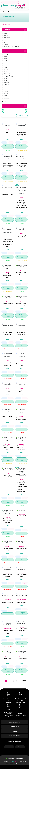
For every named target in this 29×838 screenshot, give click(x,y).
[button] (10, 2)
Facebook (10, 746)
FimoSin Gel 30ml (21, 515)
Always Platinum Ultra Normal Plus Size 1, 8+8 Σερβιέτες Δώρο (21, 165)
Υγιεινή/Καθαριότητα (7, 11)
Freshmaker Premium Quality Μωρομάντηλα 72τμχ (7, 632)
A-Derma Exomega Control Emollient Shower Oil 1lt (21, 134)
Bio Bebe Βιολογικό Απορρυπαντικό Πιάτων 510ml (7, 334)
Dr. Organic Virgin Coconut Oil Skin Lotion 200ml (21, 447)
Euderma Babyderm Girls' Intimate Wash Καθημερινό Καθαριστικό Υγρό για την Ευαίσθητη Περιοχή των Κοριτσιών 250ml (21, 486)
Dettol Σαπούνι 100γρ (7, 416)
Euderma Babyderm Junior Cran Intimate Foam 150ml (8, 520)
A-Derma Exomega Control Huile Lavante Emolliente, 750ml (7, 165)
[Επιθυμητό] (11, 142)
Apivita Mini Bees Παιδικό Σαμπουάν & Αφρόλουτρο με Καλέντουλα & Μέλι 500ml (8, 243)
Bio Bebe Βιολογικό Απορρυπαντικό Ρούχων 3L (21, 334)
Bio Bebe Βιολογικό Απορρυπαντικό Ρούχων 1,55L (7, 363)
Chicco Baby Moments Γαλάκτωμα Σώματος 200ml (21, 363)
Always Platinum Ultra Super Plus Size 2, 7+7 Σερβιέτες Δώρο (7, 196)
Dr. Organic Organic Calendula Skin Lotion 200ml (7, 447)
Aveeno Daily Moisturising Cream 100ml (7, 275)
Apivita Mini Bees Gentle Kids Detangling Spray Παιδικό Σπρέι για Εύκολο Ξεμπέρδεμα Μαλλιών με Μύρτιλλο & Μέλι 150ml (21, 204)
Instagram (20, 746)
